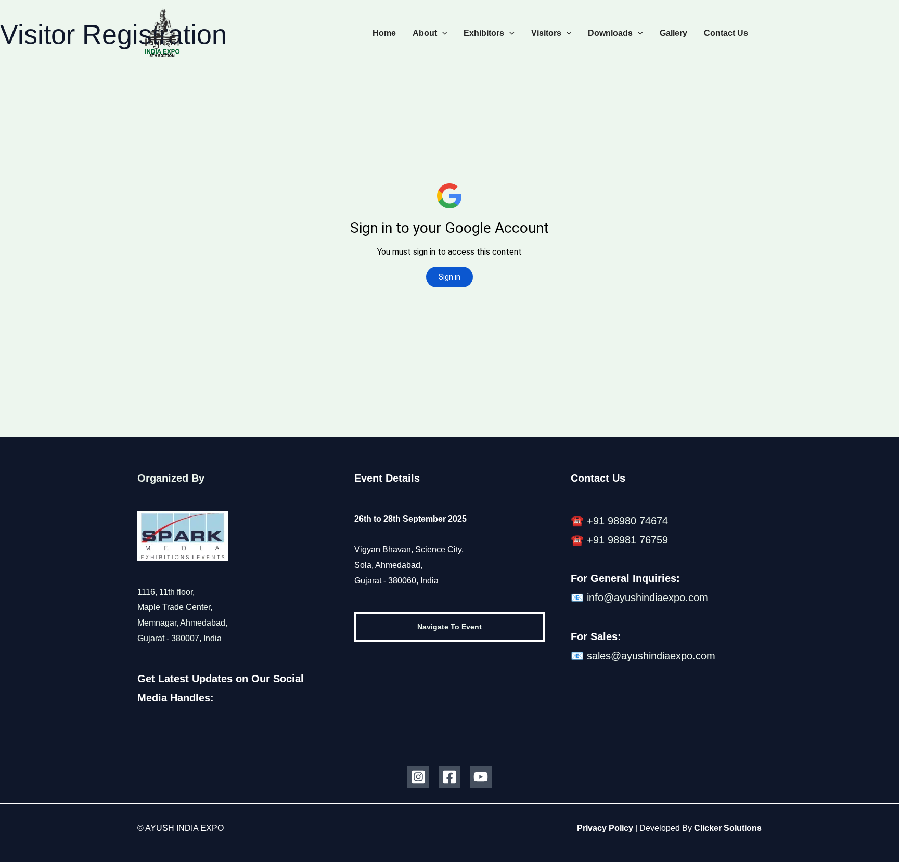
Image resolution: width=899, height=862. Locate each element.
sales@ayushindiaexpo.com (651, 655)
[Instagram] (418, 777)
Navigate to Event (449, 626)
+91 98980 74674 (627, 520)
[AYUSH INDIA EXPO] (162, 32)
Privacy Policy (605, 828)
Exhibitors (484, 33)
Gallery (673, 33)
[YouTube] (481, 777)
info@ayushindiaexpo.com (647, 597)
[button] (442, 33)
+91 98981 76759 (627, 540)
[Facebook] (449, 777)
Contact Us (726, 33)
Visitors (546, 33)
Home (384, 33)
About (425, 33)
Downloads (610, 33)
